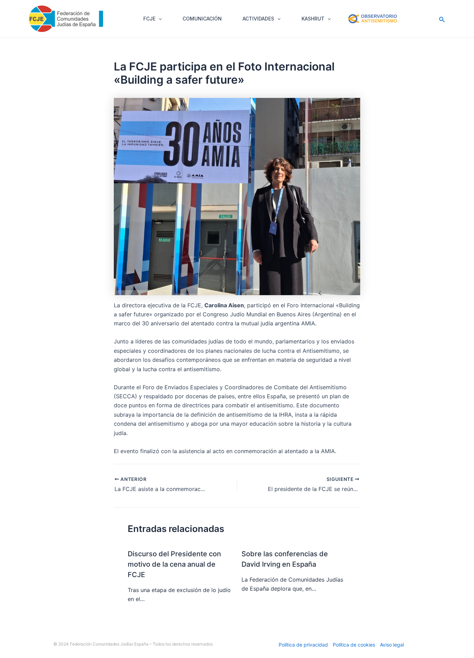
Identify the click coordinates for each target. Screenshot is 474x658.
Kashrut (313, 19)
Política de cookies (354, 645)
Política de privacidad (303, 645)
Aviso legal (392, 645)
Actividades (258, 19)
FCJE (149, 19)
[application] (158, 19)
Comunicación (202, 19)
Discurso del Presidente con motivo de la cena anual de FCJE (174, 564)
